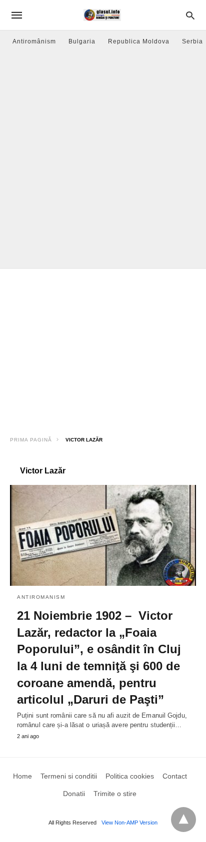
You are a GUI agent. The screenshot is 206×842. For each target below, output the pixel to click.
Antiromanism (41, 597)
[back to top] (183, 819)
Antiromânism (34, 41)
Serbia (192, 41)
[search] (190, 15)
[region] (103, 348)
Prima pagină (31, 439)
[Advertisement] (103, 160)
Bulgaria (82, 41)
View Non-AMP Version (130, 823)
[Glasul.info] (102, 15)
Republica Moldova (139, 41)
